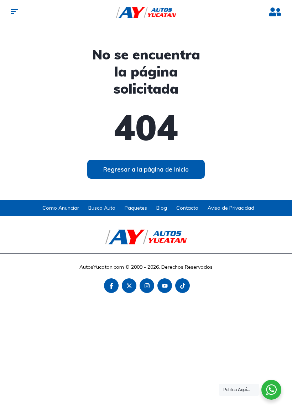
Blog (161, 208)
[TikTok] (182, 285)
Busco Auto (101, 208)
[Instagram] (147, 285)
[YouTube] (164, 285)
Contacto (187, 208)
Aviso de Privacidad (231, 208)
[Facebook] (111, 285)
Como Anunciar (60, 208)
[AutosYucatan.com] (146, 12)
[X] (129, 285)
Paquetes (136, 208)
